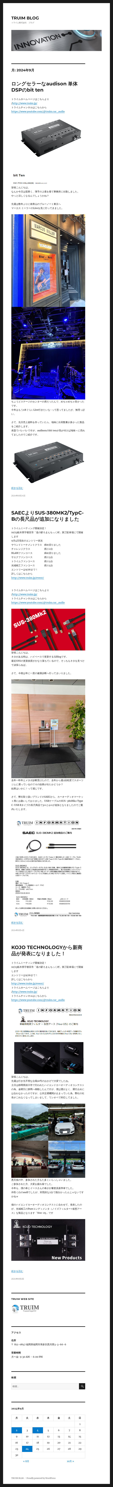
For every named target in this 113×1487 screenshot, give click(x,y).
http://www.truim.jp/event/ (27, 577)
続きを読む (17, 487)
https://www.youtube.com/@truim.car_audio (38, 111)
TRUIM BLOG (25, 17)
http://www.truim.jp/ (24, 103)
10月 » (70, 1461)
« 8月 (26, 1461)
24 (27, 1448)
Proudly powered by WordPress (41, 1478)
